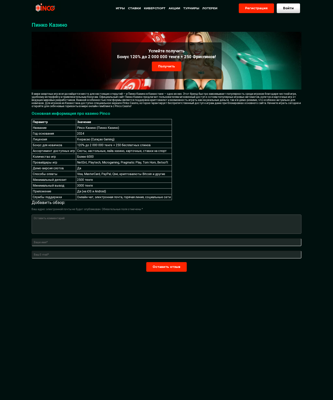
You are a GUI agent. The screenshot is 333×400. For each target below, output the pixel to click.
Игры (120, 8)
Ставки (134, 8)
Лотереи (209, 8)
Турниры (191, 8)
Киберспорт (155, 8)
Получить (166, 66)
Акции (174, 8)
